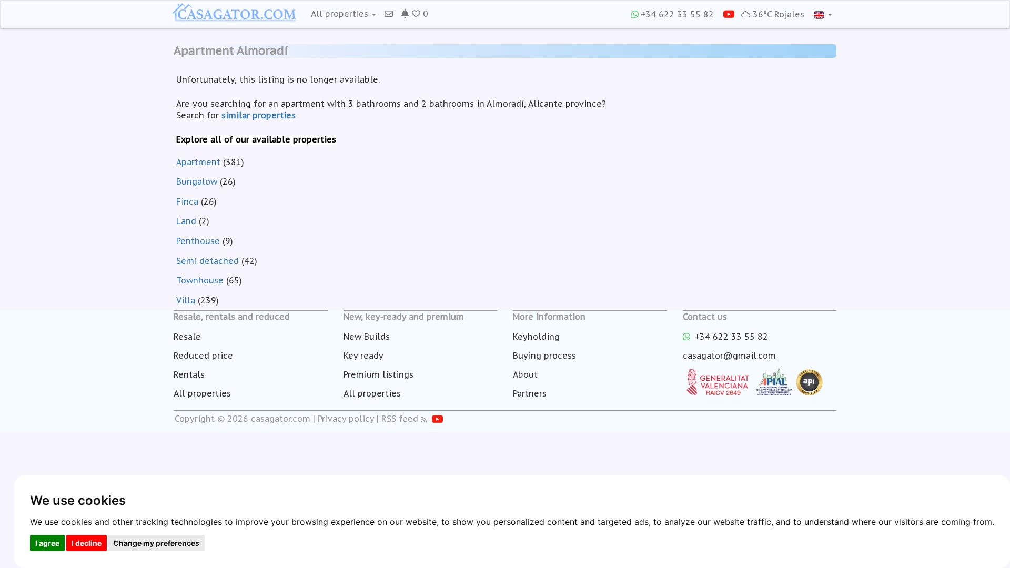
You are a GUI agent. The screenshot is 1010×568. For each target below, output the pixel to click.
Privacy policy (346, 418)
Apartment (198, 162)
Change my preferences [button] (156, 543)
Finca (187, 201)
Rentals (189, 374)
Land (186, 221)
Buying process (544, 355)
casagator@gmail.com (729, 355)
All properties (202, 393)
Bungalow (196, 181)
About (525, 374)
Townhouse (200, 280)
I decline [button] (87, 543)
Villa (185, 300)
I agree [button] (47, 543)
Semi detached (207, 261)
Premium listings (378, 374)
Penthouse (198, 241)
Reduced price (203, 355)
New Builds (367, 336)
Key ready (363, 355)
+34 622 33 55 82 (677, 14)
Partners (530, 393)
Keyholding (536, 336)
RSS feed (399, 418)
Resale (187, 336)
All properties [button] (341, 13)
